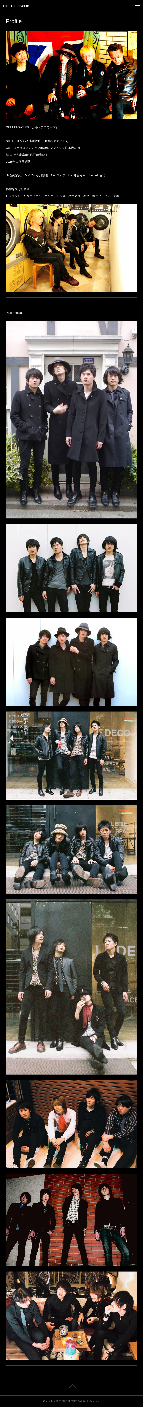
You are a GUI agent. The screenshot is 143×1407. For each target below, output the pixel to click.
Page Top (71, 1386)
